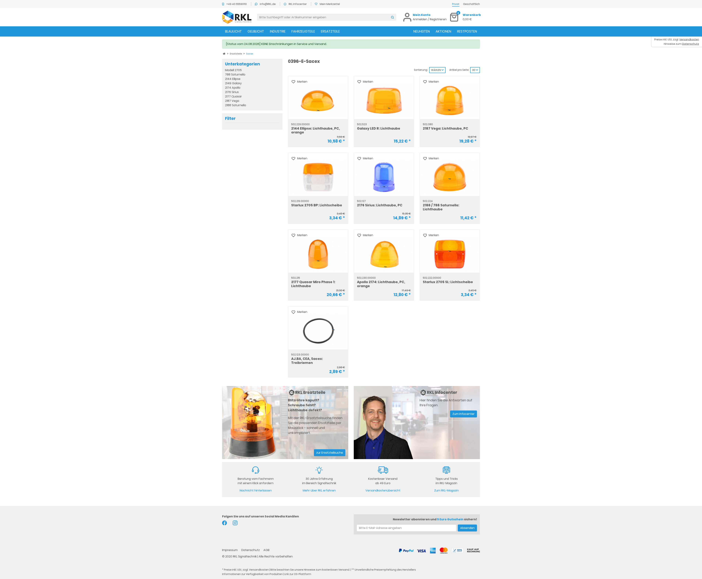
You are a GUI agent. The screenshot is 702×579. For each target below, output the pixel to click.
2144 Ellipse (232, 79)
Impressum (230, 550)
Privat (455, 4)
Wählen (436, 70)
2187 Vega (232, 101)
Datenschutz (251, 550)
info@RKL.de (268, 4)
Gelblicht (256, 31)
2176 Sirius (232, 92)
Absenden (467, 528)
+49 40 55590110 (236, 4)
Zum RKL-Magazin (446, 490)
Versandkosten (259, 570)
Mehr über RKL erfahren (319, 490)
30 (474, 70)
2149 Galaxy (233, 83)
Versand (343, 570)
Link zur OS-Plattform (297, 574)
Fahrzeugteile (303, 31)
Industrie (278, 31)
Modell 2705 (233, 70)
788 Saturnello (235, 74)
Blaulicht (233, 31)
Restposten (467, 31)
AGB (266, 550)
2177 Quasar (233, 96)
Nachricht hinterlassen (256, 490)
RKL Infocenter (298, 4)
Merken (302, 82)
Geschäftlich (471, 4)
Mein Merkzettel (330, 4)
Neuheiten (421, 31)
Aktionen (443, 31)
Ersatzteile (330, 31)
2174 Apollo (232, 88)
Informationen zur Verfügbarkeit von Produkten (252, 574)
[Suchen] (392, 17)
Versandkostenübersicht (382, 490)
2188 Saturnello (235, 105)
